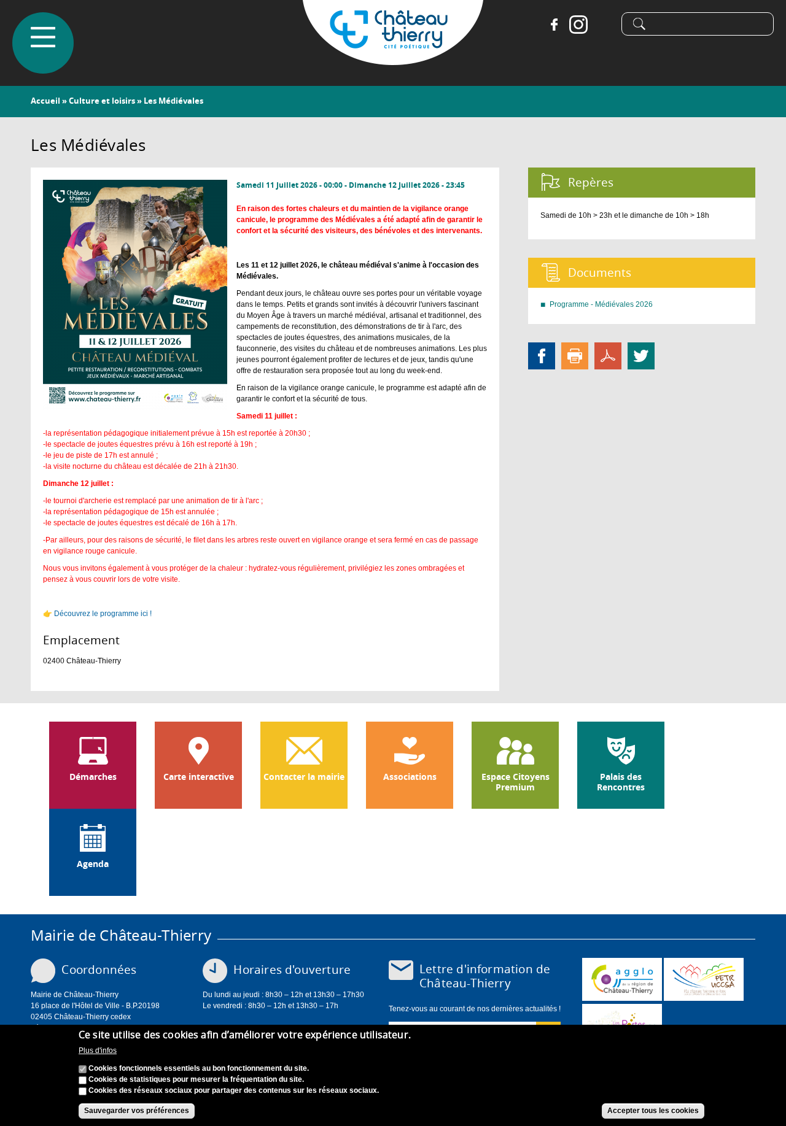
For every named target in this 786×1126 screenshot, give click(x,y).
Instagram (578, 24)
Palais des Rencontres (621, 782)
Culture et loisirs (102, 100)
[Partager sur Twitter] (641, 355)
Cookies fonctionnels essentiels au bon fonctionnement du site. (198, 1069)
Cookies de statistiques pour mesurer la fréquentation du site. (196, 1080)
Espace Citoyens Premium (515, 782)
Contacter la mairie (303, 777)
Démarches (93, 777)
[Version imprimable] (574, 355)
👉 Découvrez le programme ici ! (97, 613)
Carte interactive (198, 777)
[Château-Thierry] (393, 59)
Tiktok (603, 24)
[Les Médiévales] (135, 404)
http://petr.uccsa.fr (704, 979)
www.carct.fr (622, 979)
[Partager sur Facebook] (541, 355)
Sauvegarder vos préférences (136, 1111)
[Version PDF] (607, 355)
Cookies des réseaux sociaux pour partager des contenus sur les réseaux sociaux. (233, 1091)
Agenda (93, 864)
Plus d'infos (98, 1050)
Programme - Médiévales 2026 (601, 304)
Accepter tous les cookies (653, 1111)
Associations (410, 777)
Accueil (45, 100)
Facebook (554, 24)
